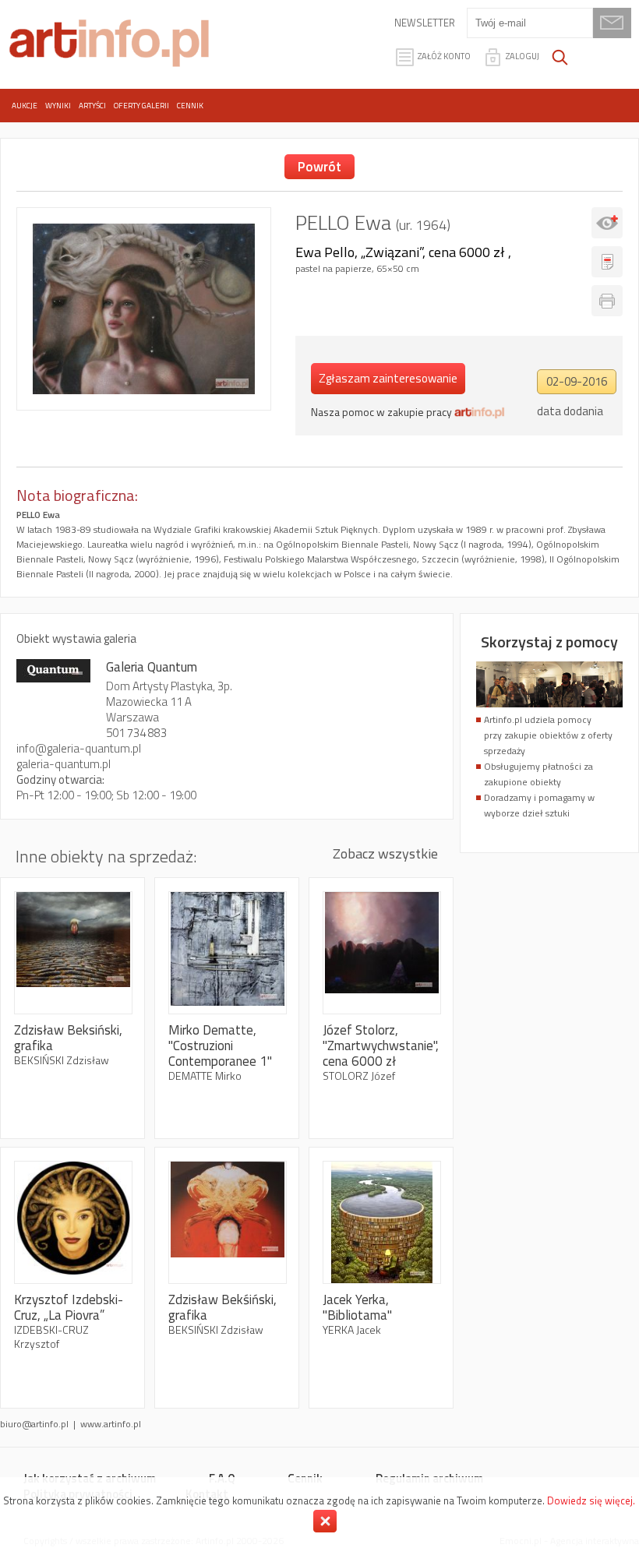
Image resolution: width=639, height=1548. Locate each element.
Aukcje (24, 105)
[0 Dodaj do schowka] (607, 222)
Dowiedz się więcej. (591, 1500)
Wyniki (58, 105)
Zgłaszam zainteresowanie (388, 378)
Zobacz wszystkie (385, 853)
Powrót (319, 167)
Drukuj (607, 300)
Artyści (92, 105)
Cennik (190, 105)
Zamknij (325, 1521)
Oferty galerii (141, 105)
